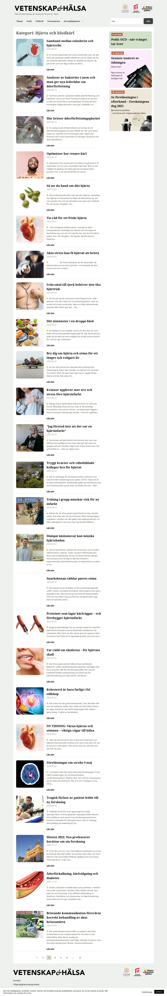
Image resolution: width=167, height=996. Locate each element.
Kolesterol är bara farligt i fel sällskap (68, 691)
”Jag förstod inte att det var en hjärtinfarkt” (69, 428)
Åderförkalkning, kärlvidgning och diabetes (72, 876)
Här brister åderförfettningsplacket (73, 118)
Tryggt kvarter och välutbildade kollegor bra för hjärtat (70, 465)
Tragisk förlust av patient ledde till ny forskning (72, 800)
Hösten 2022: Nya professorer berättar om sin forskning (68, 839)
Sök (148, 21)
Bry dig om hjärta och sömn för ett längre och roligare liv (72, 355)
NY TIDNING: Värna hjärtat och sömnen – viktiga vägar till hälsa (70, 728)
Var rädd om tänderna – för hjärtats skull (73, 652)
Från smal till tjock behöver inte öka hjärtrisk (74, 287)
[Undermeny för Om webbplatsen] (83, 21)
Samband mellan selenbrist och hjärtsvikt (70, 43)
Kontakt (17, 980)
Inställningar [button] (147, 992)
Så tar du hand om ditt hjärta (68, 186)
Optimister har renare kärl (67, 153)
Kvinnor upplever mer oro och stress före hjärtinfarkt (69, 392)
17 (80, 957)
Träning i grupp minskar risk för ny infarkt (73, 501)
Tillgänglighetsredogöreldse (26, 984)
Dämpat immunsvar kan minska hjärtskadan (70, 538)
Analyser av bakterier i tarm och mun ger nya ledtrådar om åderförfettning (71, 81)
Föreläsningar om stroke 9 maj (69, 762)
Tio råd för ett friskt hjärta (67, 218)
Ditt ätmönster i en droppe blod (70, 321)
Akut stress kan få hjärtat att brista (73, 253)
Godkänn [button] (159, 992)
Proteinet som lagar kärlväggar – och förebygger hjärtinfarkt (74, 615)
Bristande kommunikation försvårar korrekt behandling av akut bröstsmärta (74, 917)
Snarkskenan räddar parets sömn (71, 578)
